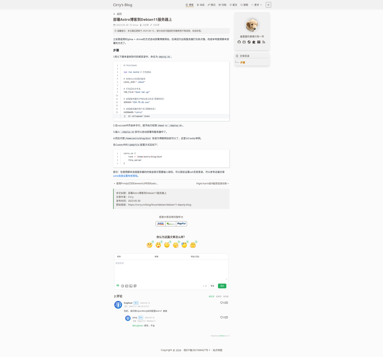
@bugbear (137, 325)
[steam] (249, 42)
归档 (223, 4)
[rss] (264, 42)
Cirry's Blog (122, 4)
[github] (239, 42)
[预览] (135, 286)
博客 (191, 4)
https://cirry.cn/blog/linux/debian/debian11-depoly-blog (159, 204)
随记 (212, 4)
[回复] (226, 303)
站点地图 (217, 350)
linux (135, 25)
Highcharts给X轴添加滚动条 (211, 183)
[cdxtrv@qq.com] (259, 42)
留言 (234, 4)
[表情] (122, 286)
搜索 (245, 4)
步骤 (242, 62)
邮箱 (156, 256)
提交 (222, 286)
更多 (257, 4)
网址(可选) (195, 256)
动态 (202, 4)
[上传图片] (131, 286)
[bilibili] (244, 42)
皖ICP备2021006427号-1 (197, 350)
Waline (222, 336)
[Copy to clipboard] (225, 64)
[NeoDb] (254, 42)
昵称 (119, 256)
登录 (212, 286)
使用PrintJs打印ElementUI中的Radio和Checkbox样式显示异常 (138, 183)
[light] (268, 4)
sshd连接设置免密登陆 (125, 175)
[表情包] (127, 286)
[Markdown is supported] (118, 286)
